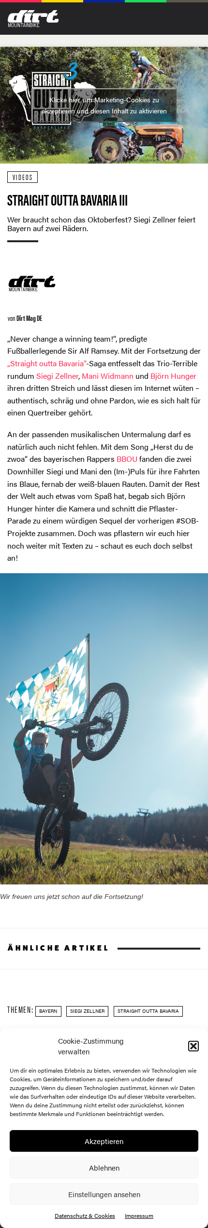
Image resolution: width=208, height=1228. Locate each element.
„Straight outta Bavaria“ (46, 363)
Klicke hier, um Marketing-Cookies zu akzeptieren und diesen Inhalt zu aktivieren (104, 105)
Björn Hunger (173, 375)
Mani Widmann (108, 375)
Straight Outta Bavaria (148, 1010)
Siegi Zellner (57, 375)
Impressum (139, 1215)
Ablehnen (104, 1167)
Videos (23, 176)
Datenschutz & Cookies (85, 1215)
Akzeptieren (104, 1141)
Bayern (48, 1010)
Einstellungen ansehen (104, 1194)
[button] (193, 1046)
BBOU (127, 458)
